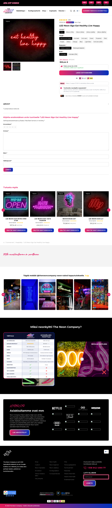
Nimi (5, 153)
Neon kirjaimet (54, 465)
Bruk (61, 51)
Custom (37, 465)
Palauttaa (67, 470)
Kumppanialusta (55, 473)
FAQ (65, 462)
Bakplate (62, 45)
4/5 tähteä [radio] (12, 127)
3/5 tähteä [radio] (10, 127)
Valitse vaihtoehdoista (16, 230)
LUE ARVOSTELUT (20, 432)
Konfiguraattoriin (34, 11)
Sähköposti (7, 161)
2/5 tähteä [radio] (7, 127)
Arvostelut (38, 470)
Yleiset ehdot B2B (69, 476)
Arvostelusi (7, 124)
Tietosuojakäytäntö (70, 465)
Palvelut (61, 11)
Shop (44, 11)
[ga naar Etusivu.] (3, 242)
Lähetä (89, 483)
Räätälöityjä (20, 11)
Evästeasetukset (69, 479)
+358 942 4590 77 (96, 468)
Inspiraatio (53, 11)
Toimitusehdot (68, 468)
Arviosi (6, 131)
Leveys (62, 29)
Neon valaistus (54, 468)
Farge (61, 35)
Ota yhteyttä (39, 478)
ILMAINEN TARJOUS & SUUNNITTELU (95, 11)
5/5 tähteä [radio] (15, 127)
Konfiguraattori (54, 470)
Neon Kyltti (53, 462)
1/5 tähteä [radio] (4, 127)
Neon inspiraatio (40, 468)
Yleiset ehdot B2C (69, 473)
